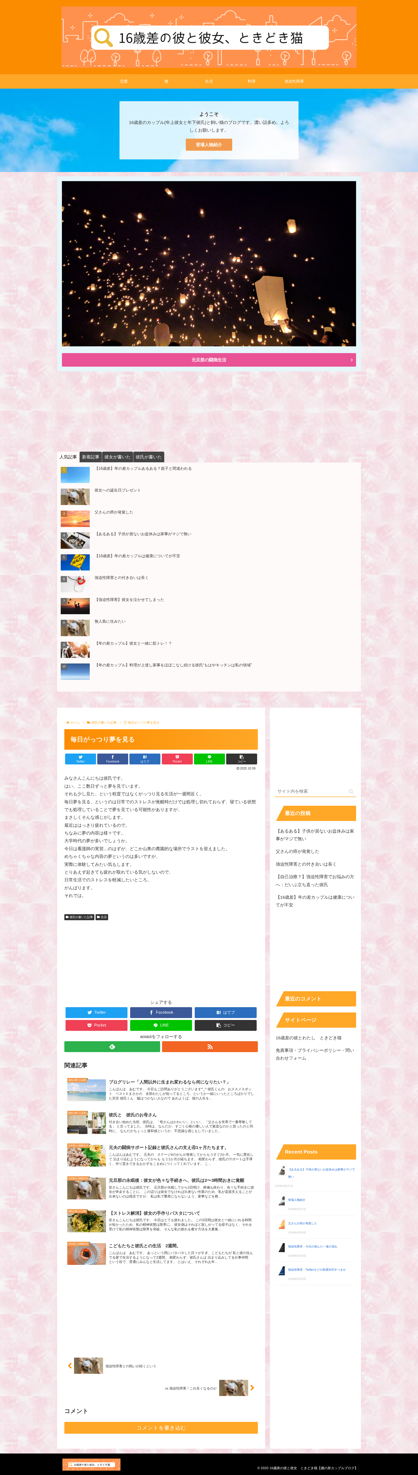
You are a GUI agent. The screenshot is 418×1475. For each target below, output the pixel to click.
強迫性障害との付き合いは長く (306, 864)
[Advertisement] (202, 411)
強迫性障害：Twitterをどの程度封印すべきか (317, 1269)
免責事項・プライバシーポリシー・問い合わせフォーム (315, 1054)
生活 (104, 917)
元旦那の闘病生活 (209, 359)
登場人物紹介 (209, 144)
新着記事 (90, 457)
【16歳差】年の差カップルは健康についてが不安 (315, 901)
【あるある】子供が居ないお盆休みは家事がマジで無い (315, 835)
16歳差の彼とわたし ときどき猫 (309, 1037)
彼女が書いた (117, 457)
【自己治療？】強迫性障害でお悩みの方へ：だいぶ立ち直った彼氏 (315, 880)
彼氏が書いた (149, 457)
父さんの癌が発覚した (297, 851)
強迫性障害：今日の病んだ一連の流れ (312, 1246)
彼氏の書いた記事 (81, 917)
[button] (241, 759)
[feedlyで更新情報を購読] (112, 1046)
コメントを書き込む (161, 1428)
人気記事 (68, 457)
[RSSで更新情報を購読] (210, 1046)
